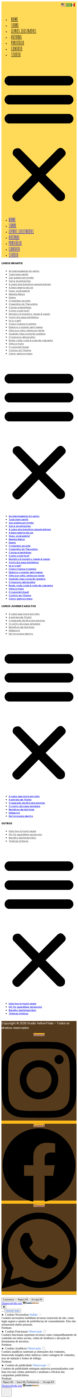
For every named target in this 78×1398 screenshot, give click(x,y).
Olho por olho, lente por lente (26, 575)
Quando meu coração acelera (27, 579)
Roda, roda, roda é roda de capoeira (31, 340)
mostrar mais (13, 1310)
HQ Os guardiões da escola (25, 1007)
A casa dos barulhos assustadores (30, 529)
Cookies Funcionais (16, 1331)
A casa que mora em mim (24, 796)
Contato (16, 48)
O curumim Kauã (19, 592)
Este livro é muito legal (22, 1003)
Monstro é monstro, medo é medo (29, 559)
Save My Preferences (28, 1382)
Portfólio (17, 42)
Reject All (23, 1299)
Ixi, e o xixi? (15, 565)
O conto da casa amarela (24, 806)
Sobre (15, 25)
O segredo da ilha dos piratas (27, 803)
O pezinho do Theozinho (23, 549)
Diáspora (14, 813)
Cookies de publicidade (18, 1365)
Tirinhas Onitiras (18, 841)
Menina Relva (17, 294)
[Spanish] (73, 4)
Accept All (36, 1299)
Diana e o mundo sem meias (26, 572)
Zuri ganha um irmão (21, 523)
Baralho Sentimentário (22, 1010)
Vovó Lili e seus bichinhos (24, 317)
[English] (63, 4)
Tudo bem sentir (18, 519)
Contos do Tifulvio (20, 595)
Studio (16, 54)
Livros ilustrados (23, 31)
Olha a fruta (16, 589)
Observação (35, 1331)
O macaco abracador (22, 582)
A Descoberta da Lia (21, 532)
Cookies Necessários (17, 1314)
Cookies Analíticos (16, 1348)
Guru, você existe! (19, 536)
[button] (39, 137)
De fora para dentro (21, 634)
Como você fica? (19, 556)
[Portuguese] (68, 4)
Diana (12, 542)
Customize (8, 1299)
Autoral (16, 37)
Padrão (34, 1314)
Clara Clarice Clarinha (22, 569)
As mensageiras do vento (24, 516)
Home (14, 19)
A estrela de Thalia (20, 799)
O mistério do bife (19, 546)
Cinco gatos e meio (20, 353)
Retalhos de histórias (21, 627)
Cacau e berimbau (20, 552)
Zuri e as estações (20, 526)
